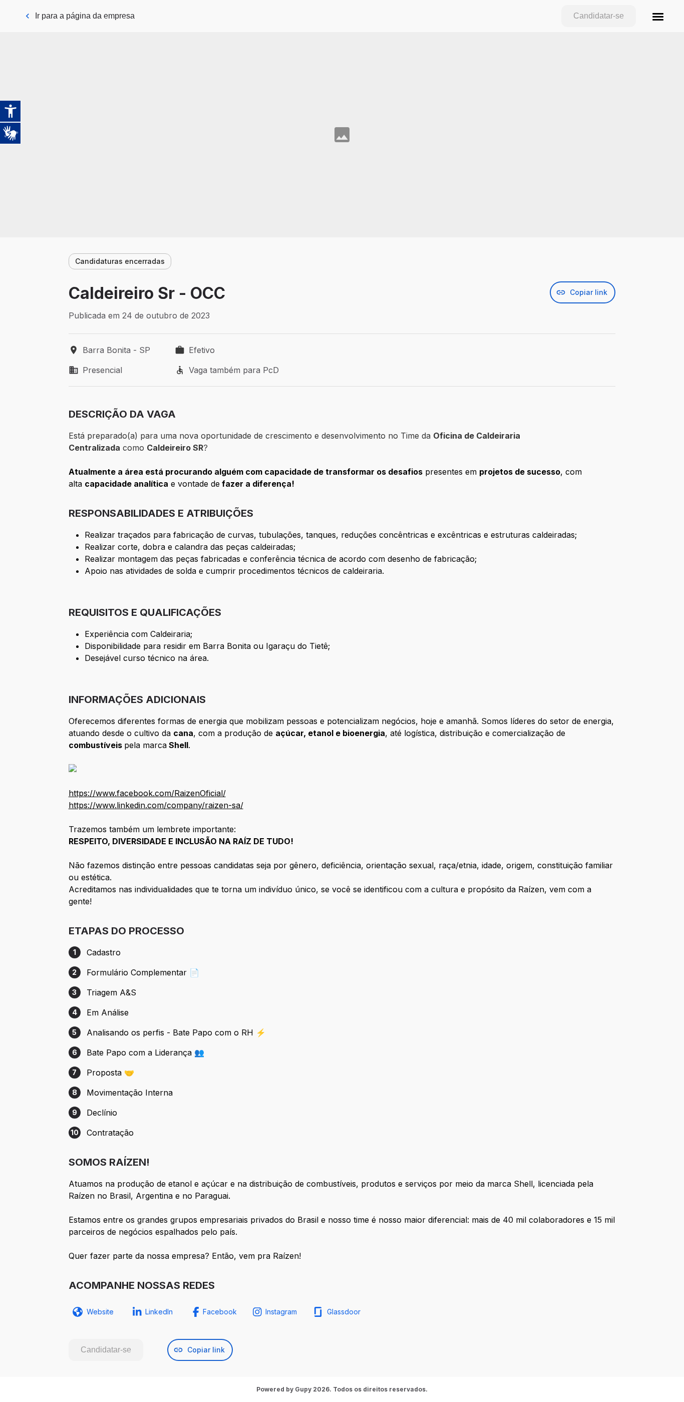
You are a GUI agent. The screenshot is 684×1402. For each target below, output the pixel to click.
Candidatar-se (598, 16)
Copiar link (588, 292)
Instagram (281, 1311)
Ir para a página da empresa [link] (85, 16)
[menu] (657, 16)
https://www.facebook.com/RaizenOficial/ (147, 793)
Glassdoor (344, 1311)
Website (100, 1311)
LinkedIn (159, 1311)
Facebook (220, 1311)
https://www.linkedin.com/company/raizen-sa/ (156, 805)
